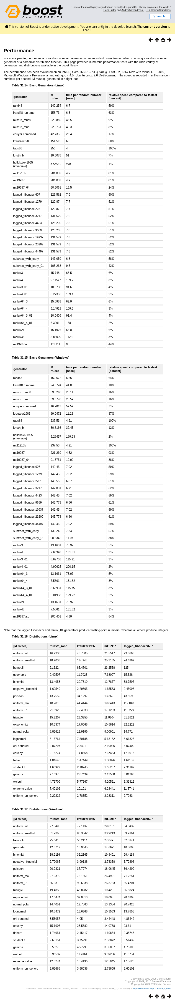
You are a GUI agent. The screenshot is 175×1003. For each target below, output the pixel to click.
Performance (19, 50)
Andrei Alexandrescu (132, 10)
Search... (161, 16)
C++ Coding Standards (158, 10)
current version (155, 27)
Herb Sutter (109, 10)
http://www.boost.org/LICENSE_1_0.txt (152, 989)
